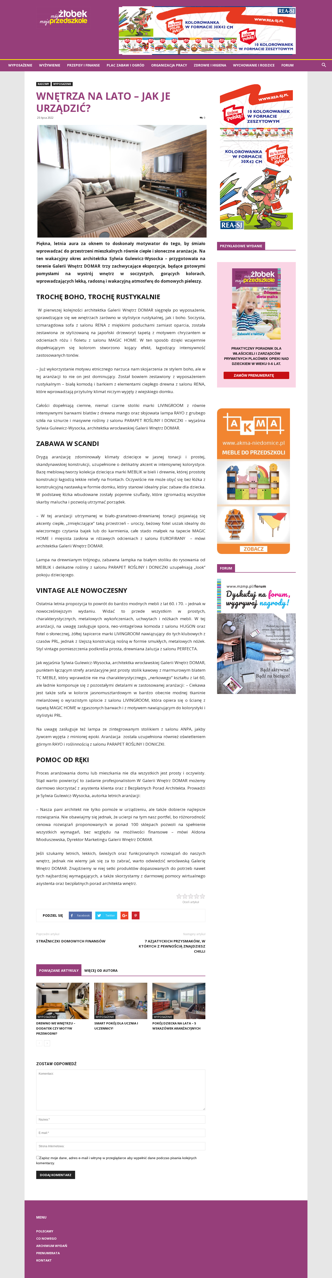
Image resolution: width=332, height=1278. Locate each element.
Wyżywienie (49, 65)
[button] (324, 65)
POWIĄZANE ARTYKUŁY (59, 970)
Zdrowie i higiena (210, 65)
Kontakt (44, 1260)
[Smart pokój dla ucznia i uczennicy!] (120, 1001)
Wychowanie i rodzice (254, 65)
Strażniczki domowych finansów (70, 941)
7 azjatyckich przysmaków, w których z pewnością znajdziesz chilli (172, 946)
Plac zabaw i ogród (125, 65)
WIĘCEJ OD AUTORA (101, 970)
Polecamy (44, 1231)
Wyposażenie (20, 65)
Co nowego (46, 1238)
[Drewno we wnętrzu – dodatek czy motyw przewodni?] (62, 1001)
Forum (287, 65)
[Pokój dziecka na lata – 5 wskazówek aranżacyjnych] (178, 1001)
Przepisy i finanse (83, 65)
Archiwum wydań (51, 1246)
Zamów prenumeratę (254, 375)
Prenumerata (48, 1253)
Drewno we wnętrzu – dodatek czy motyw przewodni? (55, 1028)
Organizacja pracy (169, 65)
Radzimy (43, 84)
